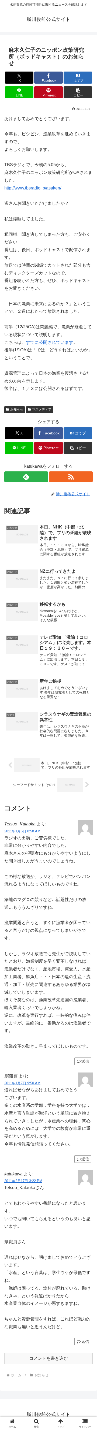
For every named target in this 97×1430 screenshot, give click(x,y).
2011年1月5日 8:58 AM (22, 831)
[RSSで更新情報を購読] (71, 476)
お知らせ (16, 409)
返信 (85, 1061)
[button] (78, 92)
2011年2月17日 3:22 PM (23, 1181)
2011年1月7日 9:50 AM (22, 1083)
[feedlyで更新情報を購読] (26, 476)
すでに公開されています (49, 342)
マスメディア (41, 409)
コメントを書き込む (48, 1358)
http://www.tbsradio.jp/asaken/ (32, 188)
